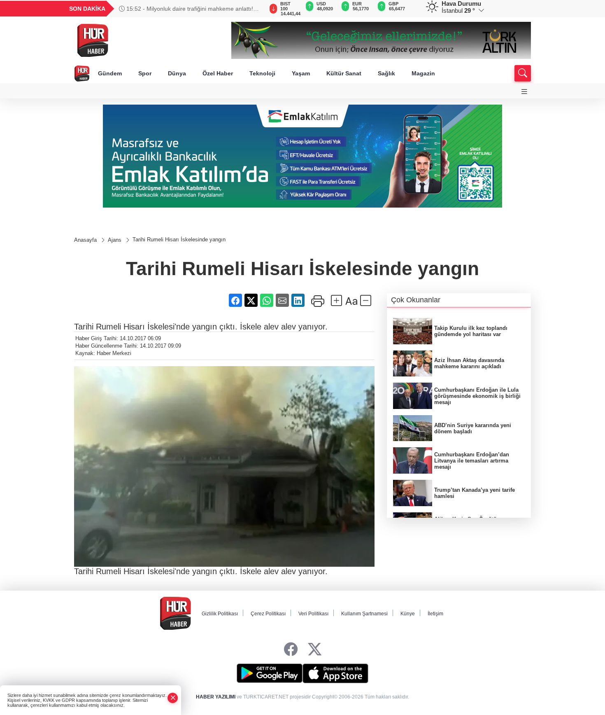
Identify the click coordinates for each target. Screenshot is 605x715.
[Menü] (524, 91)
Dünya (177, 73)
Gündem (110, 73)
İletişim (435, 614)
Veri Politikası (313, 614)
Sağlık (386, 73)
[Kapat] (173, 697)
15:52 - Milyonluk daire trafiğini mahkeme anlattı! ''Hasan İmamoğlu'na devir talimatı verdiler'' (186, 8)
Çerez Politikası (268, 614)
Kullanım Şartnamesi (364, 614)
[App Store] (335, 673)
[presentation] (253, 9)
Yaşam (301, 73)
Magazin (423, 73)
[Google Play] (269, 673)
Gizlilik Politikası (220, 614)
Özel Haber (217, 73)
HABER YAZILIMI (215, 697)
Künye (407, 614)
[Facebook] (290, 649)
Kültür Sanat (343, 73)
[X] (314, 649)
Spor (144, 73)
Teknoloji (262, 73)
